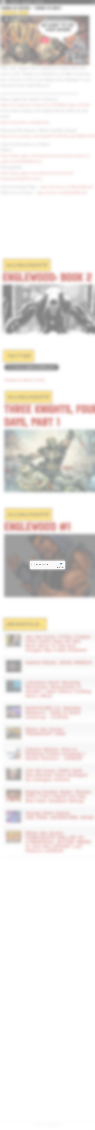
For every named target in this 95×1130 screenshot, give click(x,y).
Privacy (58, 567)
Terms (62, 567)
